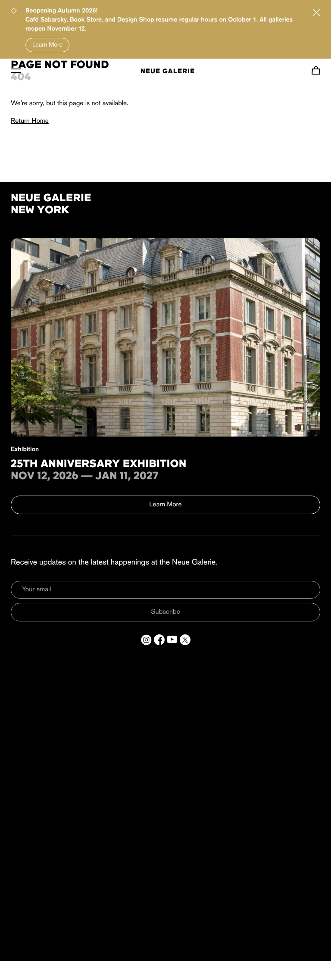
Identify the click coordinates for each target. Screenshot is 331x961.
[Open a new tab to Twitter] (185, 639)
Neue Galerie (168, 72)
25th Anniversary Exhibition (99, 464)
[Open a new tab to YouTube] (172, 639)
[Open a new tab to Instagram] (146, 639)
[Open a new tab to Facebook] (159, 639)
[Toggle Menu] (15, 70)
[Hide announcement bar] (316, 12)
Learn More (47, 45)
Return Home (30, 121)
